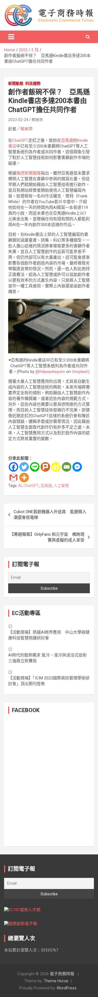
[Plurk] (45, 467)
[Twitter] (24, 467)
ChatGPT (20, 140)
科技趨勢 (33, 83)
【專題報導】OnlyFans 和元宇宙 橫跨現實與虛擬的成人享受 (47, 537)
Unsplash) (81, 371)
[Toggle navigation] (11, 37)
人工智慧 (61, 485)
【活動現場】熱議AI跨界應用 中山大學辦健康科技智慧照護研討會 (49, 635)
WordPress (66, 988)
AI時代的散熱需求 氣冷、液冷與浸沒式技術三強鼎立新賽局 (47, 658)
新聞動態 (15, 83)
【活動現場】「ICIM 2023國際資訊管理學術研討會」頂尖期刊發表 (49, 681)
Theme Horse (56, 980)
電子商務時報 (62, 973)
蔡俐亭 (37, 120)
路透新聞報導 (28, 173)
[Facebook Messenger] (77, 467)
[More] (24, 477)
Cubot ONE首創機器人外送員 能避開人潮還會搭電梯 (50, 514)
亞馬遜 (67, 140)
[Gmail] (13, 477)
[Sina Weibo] (56, 467)
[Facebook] (13, 467)
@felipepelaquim (50, 371)
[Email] (66, 467)
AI (20, 485)
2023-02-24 (18, 120)
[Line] (34, 467)
